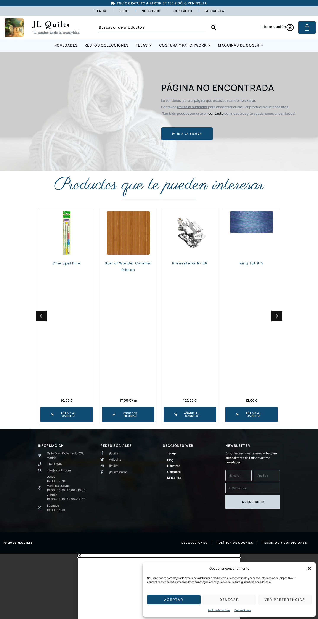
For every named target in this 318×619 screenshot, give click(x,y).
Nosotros (151, 11)
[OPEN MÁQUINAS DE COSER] (262, 45)
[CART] (307, 27)
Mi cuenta (214, 11)
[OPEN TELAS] (150, 45)
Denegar (229, 599)
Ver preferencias (285, 599)
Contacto (182, 11)
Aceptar (173, 599)
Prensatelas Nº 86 (128, 263)
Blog (123, 11)
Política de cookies (219, 610)
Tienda (100, 11)
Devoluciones (242, 610)
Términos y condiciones (284, 543)
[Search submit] (213, 27)
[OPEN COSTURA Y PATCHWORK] (209, 45)
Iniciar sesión (273, 26)
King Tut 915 (190, 263)
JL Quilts (51, 24)
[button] (309, 568)
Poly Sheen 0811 (251, 263)
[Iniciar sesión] (290, 27)
